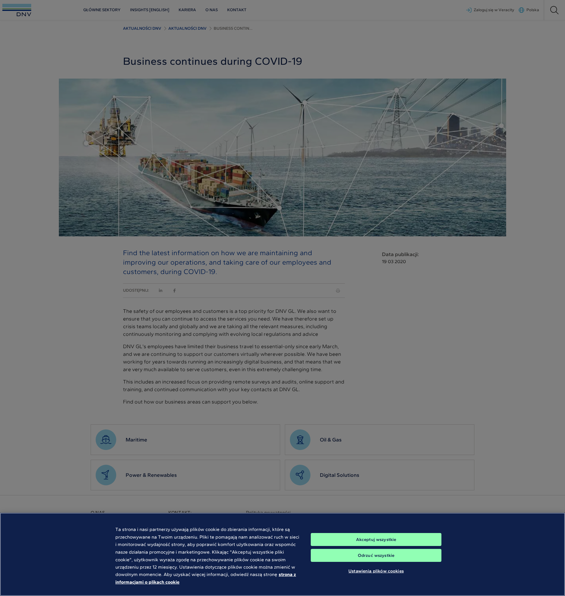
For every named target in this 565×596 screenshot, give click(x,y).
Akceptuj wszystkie (376, 539)
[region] (282, 554)
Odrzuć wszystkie (376, 555)
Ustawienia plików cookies (376, 571)
